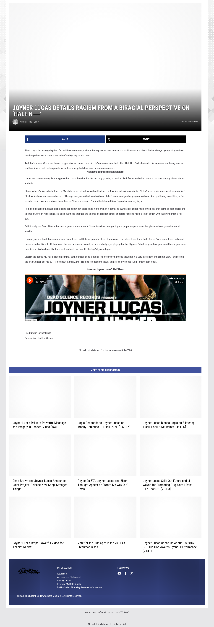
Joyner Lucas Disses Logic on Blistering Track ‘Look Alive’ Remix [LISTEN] (169, 425)
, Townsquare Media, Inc (51, 596)
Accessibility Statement (69, 577)
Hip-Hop (41, 338)
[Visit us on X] (133, 573)
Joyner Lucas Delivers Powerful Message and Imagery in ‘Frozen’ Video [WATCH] (39, 425)
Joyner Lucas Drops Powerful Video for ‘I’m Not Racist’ (38, 545)
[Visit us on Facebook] (127, 573)
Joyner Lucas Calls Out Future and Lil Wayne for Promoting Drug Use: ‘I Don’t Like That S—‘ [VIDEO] (167, 485)
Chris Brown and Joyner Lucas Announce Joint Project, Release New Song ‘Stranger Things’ (40, 485)
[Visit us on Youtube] (120, 573)
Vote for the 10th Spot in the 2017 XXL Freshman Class (102, 545)
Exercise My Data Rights (69, 584)
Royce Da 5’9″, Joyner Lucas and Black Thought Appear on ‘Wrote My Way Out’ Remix (103, 485)
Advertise (62, 573)
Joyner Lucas (44, 333)
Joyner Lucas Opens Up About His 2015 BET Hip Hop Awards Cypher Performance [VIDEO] (170, 547)
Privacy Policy (64, 580)
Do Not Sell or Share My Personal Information (79, 587)
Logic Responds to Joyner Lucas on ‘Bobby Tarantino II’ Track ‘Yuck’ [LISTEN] (104, 425)
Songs (49, 338)
